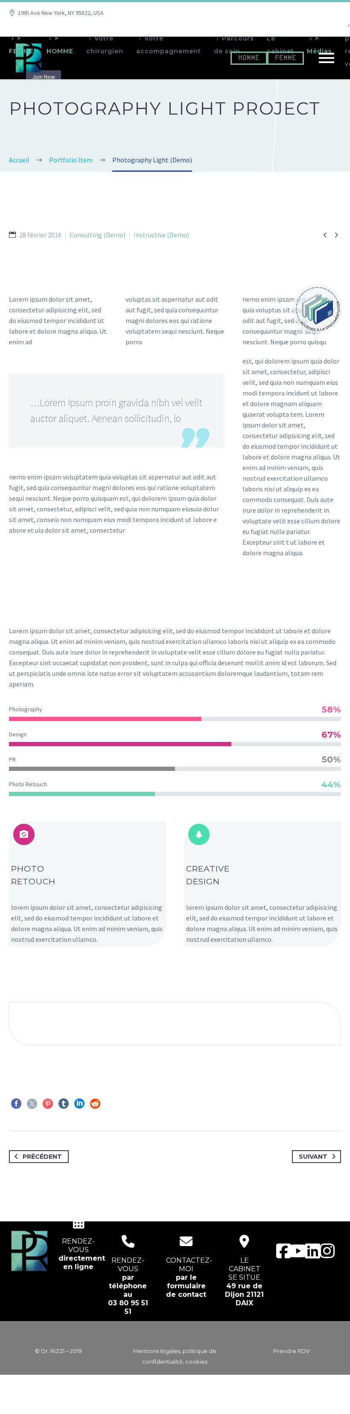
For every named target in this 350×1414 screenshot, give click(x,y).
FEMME (285, 58)
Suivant (313, 1156)
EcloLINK (191, 1402)
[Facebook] (16, 1104)
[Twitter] (32, 1104)
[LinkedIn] (79, 1104)
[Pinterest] (48, 1104)
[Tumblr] (63, 1104)
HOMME (249, 58)
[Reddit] (95, 1104)
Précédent (42, 1156)
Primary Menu (326, 58)
